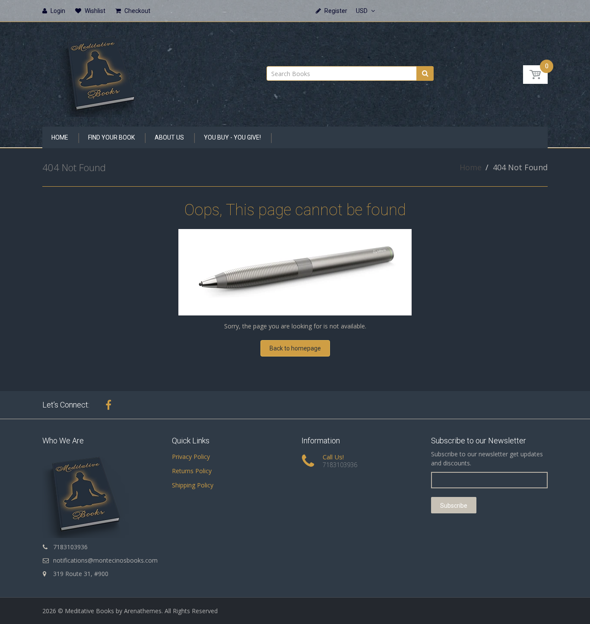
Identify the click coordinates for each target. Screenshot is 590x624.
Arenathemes (143, 611)
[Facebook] (108, 405)
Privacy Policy (191, 456)
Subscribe (453, 505)
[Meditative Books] (100, 71)
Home (471, 167)
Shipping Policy (192, 485)
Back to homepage (295, 348)
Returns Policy (192, 471)
